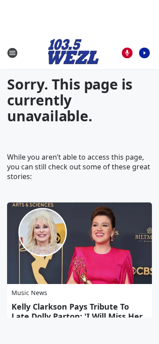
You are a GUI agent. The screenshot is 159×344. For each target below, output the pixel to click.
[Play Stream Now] (144, 53)
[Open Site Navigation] (12, 53)
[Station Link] (73, 52)
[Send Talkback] (127, 53)
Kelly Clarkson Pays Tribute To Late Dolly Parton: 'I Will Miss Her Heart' (77, 316)
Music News (29, 292)
